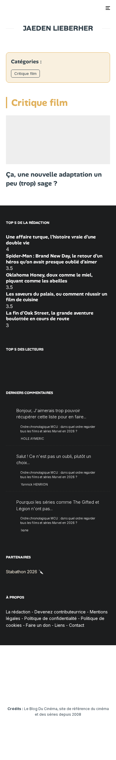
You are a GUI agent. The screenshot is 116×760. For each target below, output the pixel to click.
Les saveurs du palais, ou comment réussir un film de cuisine (56, 297)
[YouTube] (46, 690)
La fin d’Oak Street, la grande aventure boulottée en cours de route (49, 316)
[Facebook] (12, 690)
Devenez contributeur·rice (60, 611)
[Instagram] (35, 690)
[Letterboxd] (81, 690)
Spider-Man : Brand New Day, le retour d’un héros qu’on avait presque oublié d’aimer (54, 259)
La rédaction (18, 611)
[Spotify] (93, 690)
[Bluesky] (70, 690)
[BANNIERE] (58, 139)
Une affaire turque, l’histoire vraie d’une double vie (51, 240)
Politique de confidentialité (50, 618)
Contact (76, 625)
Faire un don (38, 625)
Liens (60, 625)
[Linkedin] (58, 690)
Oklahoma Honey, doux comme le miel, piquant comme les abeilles (49, 278)
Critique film (25, 73)
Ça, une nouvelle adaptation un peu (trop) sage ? (54, 179)
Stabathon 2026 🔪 (24, 571)
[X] (23, 690)
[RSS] (104, 690)
